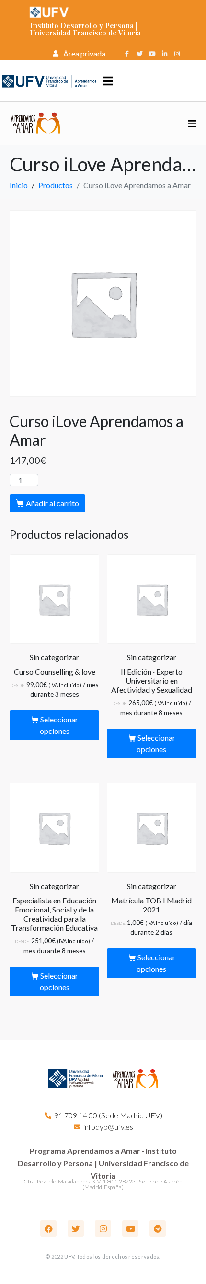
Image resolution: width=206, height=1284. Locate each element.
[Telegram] (157, 1228)
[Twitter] (139, 53)
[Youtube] (152, 53)
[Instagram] (177, 53)
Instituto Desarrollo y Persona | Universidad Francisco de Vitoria (85, 29)
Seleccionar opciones (59, 725)
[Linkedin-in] (164, 53)
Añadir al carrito (52, 502)
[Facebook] (48, 1228)
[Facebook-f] (127, 53)
